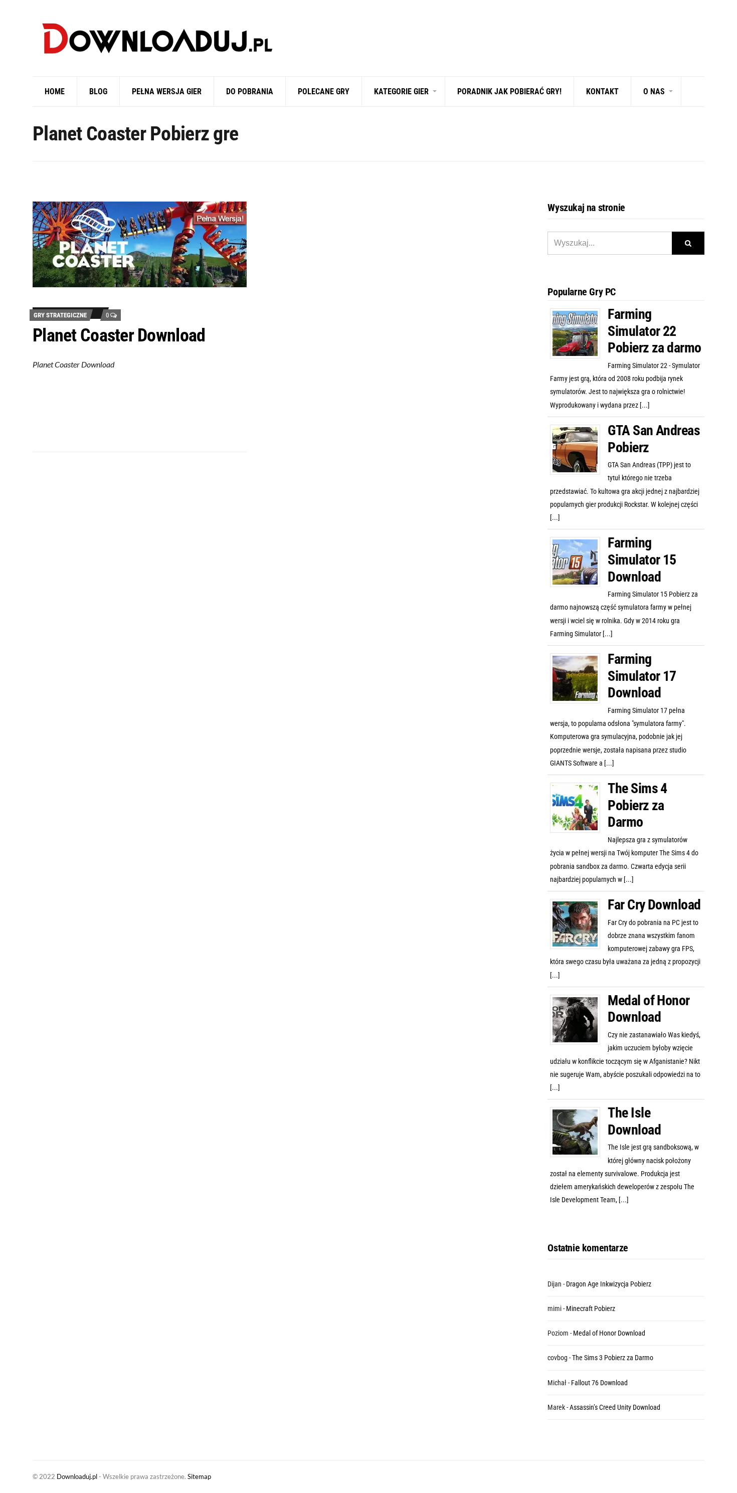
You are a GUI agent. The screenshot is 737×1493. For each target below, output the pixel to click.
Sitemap (199, 1476)
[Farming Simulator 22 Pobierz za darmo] (579, 333)
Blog (98, 91)
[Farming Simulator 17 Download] (579, 678)
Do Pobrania (249, 91)
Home (55, 91)
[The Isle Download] (579, 1132)
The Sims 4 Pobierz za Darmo (637, 805)
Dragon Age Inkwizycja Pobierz (608, 1284)
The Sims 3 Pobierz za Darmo (612, 1358)
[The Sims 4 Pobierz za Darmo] (579, 807)
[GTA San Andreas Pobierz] (579, 449)
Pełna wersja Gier (167, 91)
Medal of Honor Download (648, 1009)
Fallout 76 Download (599, 1383)
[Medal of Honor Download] (579, 1019)
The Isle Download (634, 1121)
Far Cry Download (654, 904)
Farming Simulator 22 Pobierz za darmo (654, 331)
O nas (654, 91)
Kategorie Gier (401, 91)
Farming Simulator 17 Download (642, 676)
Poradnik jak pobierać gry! (509, 91)
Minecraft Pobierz (590, 1308)
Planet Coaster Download (119, 335)
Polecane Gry (323, 91)
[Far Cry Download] (579, 923)
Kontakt (602, 91)
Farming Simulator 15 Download (642, 559)
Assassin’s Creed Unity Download (615, 1407)
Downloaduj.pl (77, 1476)
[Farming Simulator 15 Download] (579, 561)
